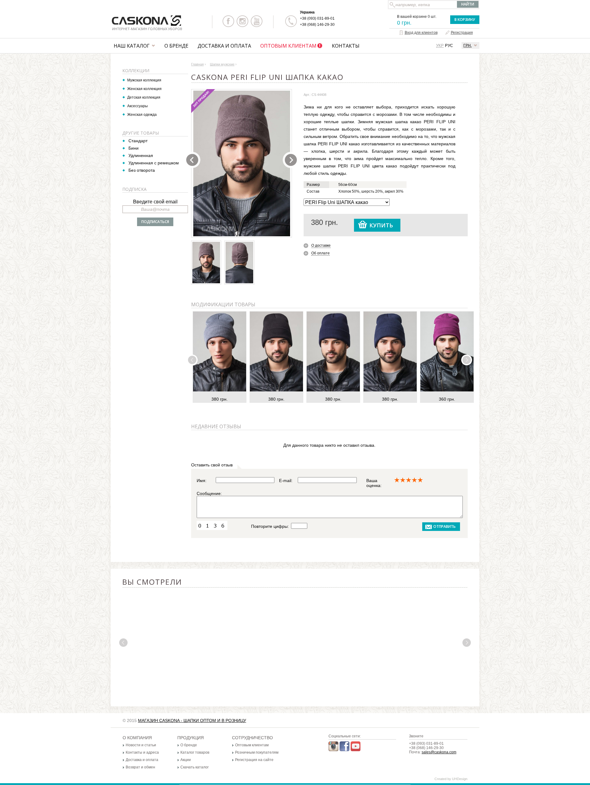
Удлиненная (140, 155)
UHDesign (459, 779)
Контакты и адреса (142, 752)
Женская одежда (142, 114)
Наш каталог (132, 46)
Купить (381, 225)
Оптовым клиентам (288, 46)
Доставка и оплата (224, 46)
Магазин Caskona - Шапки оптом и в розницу (192, 720)
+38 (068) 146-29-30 (317, 24)
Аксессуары (137, 106)
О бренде (176, 46)
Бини (133, 148)
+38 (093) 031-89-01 (317, 18)
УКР (440, 45)
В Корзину (464, 19)
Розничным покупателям (256, 752)
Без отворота (141, 170)
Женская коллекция (144, 89)
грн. (467, 45)
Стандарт (138, 140)
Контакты (346, 46)
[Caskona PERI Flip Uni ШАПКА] (241, 163)
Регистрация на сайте (254, 760)
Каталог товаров (194, 752)
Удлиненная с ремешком (153, 162)
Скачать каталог (194, 767)
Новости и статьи (141, 745)
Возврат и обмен (140, 767)
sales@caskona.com (439, 752)
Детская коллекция (143, 97)
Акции (185, 760)
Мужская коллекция (144, 80)
